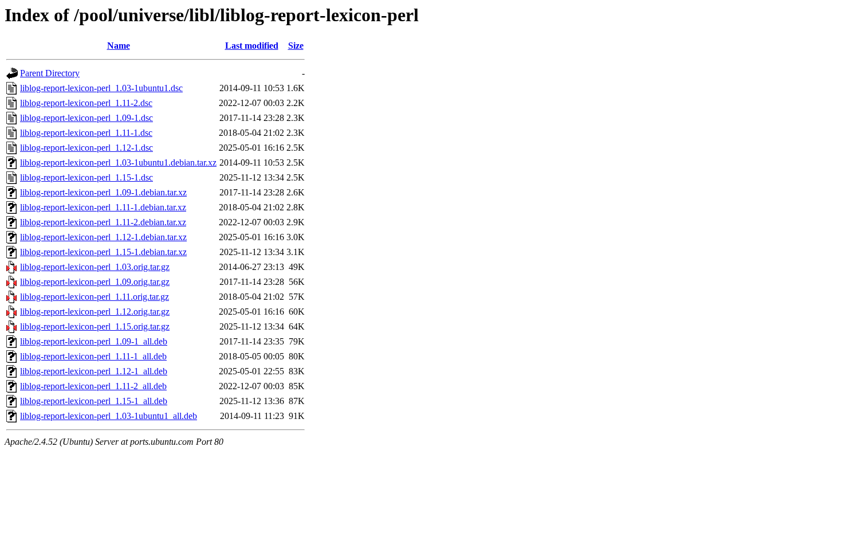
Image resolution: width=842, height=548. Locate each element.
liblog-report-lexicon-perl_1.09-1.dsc (86, 118)
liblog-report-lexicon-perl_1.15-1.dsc (86, 177)
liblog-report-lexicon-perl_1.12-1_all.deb (93, 371)
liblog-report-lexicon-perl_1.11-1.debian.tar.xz (103, 207)
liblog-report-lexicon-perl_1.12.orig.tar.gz (95, 311)
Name (118, 45)
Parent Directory (50, 73)
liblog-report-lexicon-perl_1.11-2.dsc (86, 103)
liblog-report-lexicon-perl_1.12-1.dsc (86, 147)
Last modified (251, 45)
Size (296, 45)
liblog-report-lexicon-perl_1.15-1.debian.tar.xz (103, 252)
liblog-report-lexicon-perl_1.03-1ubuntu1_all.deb (108, 416)
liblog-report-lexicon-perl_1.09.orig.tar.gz (95, 282)
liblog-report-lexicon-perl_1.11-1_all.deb (93, 356)
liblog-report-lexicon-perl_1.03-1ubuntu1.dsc (101, 88)
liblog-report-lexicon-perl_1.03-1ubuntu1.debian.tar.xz (118, 162)
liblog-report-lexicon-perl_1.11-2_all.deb (93, 386)
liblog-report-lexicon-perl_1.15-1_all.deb (93, 401)
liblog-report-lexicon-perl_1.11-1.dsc (86, 133)
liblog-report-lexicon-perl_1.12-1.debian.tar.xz (103, 237)
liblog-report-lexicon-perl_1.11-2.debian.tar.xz (103, 222)
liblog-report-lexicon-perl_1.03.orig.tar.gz (95, 267)
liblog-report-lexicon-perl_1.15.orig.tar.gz (95, 326)
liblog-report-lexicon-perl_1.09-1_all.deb (93, 341)
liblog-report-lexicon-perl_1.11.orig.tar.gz (94, 297)
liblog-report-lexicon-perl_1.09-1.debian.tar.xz (103, 192)
